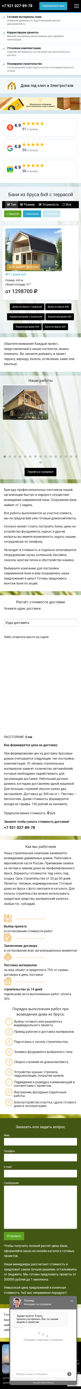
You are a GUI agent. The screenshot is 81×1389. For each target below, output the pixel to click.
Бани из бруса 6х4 (55, 326)
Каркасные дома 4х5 (59, 316)
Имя (6, 1135)
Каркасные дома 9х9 (27, 326)
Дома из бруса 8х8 (58, 306)
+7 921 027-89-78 (17, 6)
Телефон (9, 1151)
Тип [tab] (13, 204)
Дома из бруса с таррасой (27, 306)
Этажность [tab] (50, 204)
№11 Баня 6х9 (15, 274)
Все (68, 204)
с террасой (13, 214)
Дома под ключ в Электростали (47, 85)
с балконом (32, 214)
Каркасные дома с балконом (26, 316)
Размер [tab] (29, 204)
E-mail (7, 1167)
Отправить (14, 1236)
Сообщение (11, 1183)
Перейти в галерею (40, 472)
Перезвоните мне (53, 6)
